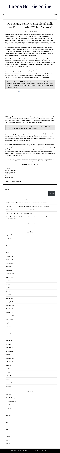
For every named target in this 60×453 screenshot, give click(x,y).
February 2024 (10, 340)
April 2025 (8, 291)
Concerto (8, 408)
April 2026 (8, 249)
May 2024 (8, 330)
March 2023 (9, 379)
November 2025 (10, 266)
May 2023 (8, 372)
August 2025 (9, 277)
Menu (55, 14)
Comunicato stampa (11, 401)
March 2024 (9, 337)
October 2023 (9, 354)
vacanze (8, 440)
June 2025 (8, 284)
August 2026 (9, 235)
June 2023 (8, 368)
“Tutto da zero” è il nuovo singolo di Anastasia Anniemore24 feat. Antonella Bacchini (27, 206)
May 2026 (8, 245)
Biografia (8, 394)
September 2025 (10, 273)
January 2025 (9, 302)
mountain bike (9, 419)
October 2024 (9, 312)
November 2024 (10, 308)
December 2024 (10, 305)
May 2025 (8, 287)
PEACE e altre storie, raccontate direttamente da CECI (20, 209)
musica (7, 426)
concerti (8, 405)
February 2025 (10, 298)
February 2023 (10, 382)
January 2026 (9, 259)
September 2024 (10, 316)
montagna (8, 415)
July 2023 (8, 365)
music (7, 422)
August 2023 (9, 361)
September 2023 (10, 358)
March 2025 (9, 294)
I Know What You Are (28, 49)
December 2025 (10, 263)
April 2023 (8, 375)
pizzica (7, 433)
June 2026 (8, 242)
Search (7, 189)
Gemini (19, 49)
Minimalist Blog (35, 450)
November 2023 (10, 351)
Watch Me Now (16, 38)
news (7, 429)
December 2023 (10, 347)
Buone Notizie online (30, 6)
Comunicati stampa (16, 181)
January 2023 (9, 386)
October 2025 (9, 270)
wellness (8, 443)
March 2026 (9, 252)
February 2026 (10, 256)
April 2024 (8, 333)
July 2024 (8, 323)
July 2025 (8, 280)
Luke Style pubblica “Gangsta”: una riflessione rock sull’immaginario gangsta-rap (26, 202)
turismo (8, 436)
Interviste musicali (10, 412)
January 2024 (9, 344)
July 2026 (8, 238)
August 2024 (9, 319)
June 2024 (8, 326)
